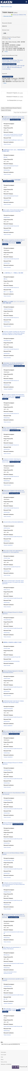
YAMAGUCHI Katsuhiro (8, 309)
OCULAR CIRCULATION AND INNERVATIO (13, 522)
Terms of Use (4, 1061)
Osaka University (7, 575)
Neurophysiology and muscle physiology (12, 661)
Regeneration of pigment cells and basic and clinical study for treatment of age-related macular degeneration (13, 492)
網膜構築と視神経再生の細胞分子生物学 (12, 642)
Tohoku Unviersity (7, 817)
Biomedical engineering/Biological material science (14, 140)
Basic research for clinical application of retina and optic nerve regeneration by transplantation (13, 429)
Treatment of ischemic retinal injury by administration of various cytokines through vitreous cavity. (12, 460)
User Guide (3, 1054)
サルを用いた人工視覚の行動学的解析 (12, 179)
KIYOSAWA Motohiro (8, 800)
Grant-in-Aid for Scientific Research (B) (11, 226)
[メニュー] (26, 2)
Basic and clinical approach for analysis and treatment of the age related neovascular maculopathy (12, 733)
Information (3, 1052)
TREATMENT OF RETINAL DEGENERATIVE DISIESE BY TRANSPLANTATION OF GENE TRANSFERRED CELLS (13, 365)
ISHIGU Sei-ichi (7, 589)
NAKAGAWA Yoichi (7, 340)
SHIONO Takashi (7, 678)
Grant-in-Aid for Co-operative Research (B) (12, 657)
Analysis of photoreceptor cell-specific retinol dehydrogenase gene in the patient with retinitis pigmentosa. (13, 582)
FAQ (2, 1057)
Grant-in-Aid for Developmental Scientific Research (14, 963)
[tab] (14, 93)
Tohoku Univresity (7, 695)
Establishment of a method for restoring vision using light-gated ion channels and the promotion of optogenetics (13, 118)
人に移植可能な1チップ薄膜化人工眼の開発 (13, 272)
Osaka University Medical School (10, 971)
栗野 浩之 (5, 279)
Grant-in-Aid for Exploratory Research (11, 165)
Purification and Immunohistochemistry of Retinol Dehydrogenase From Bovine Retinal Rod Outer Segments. (13, 884)
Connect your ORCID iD (18, 14)
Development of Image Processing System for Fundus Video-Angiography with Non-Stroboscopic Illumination (13, 916)
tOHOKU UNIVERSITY (8, 725)
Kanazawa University (8, 973)
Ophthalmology (5, 60)
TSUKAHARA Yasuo (8, 986)
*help (25, 14)
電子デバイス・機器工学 (8, 291)
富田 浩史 (5, 157)
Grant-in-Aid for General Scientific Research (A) (13, 748)
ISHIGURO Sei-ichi (7, 891)
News (2, 1059)
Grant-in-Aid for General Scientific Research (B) (13, 598)
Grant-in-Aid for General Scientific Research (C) (13, 536)
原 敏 (13, 860)
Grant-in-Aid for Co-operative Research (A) (12, 566)
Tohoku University (7, 144)
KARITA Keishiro (7, 528)
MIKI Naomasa (6, 954)
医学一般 (20, 65)
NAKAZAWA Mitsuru (7, 619)
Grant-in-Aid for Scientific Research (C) (11, 317)
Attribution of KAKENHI (6, 1064)
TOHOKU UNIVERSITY (8, 389)
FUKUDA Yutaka (7, 558)
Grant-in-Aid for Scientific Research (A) (11, 287)
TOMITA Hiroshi (7, 217)
